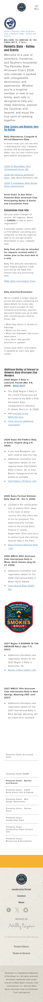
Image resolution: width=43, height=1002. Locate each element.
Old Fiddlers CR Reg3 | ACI (22, 481)
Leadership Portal (21, 889)
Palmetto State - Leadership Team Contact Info (19, 829)
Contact (21, 896)
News (21, 902)
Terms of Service (21, 953)
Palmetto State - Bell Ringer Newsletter (17, 800)
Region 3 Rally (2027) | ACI (22, 670)
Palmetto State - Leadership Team (15, 819)
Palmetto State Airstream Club (19, 755)
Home (7, 31)
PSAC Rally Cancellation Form (19, 281)
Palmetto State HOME (17, 774)
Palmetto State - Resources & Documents (19, 839)
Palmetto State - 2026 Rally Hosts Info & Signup (19, 791)
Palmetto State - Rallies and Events (19, 782)
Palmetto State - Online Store (18, 809)
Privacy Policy (21, 946)
